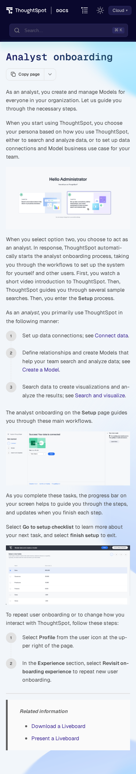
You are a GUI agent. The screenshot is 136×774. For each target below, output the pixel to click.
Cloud (118, 10)
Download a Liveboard (58, 726)
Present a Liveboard (55, 738)
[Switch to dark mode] (100, 10)
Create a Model (40, 369)
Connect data (111, 335)
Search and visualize (100, 395)
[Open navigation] (84, 10)
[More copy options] (50, 74)
